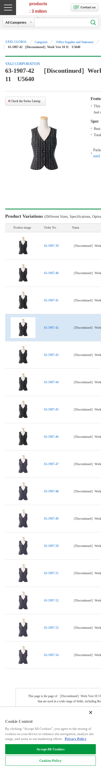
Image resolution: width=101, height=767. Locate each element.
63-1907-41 (51, 300)
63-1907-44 (51, 382)
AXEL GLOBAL (16, 42)
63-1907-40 (51, 273)
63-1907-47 (51, 464)
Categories (41, 42)
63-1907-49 (51, 518)
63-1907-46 (51, 437)
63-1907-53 (51, 628)
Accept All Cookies (50, 749)
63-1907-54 (51, 655)
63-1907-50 (51, 546)
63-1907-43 (51, 355)
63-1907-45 (51, 409)
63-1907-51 (51, 573)
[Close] (90, 712)
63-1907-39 (51, 246)
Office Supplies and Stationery (75, 42)
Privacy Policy (75, 739)
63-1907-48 (51, 491)
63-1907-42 (51, 327)
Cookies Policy (50, 761)
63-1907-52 (51, 600)
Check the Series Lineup (25, 101)
